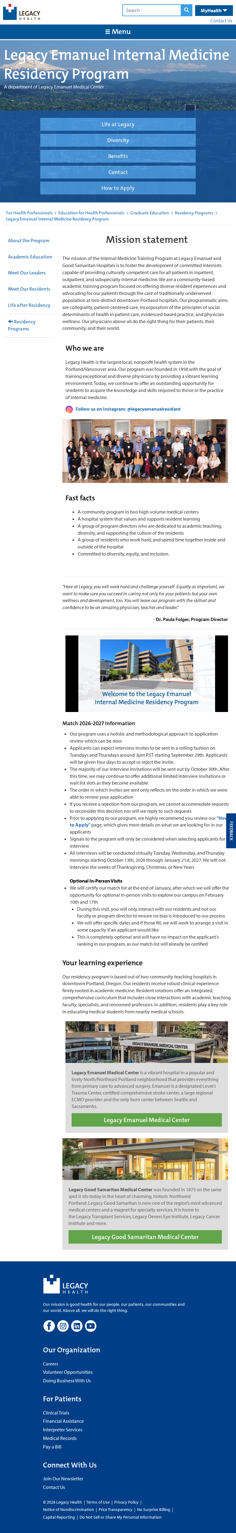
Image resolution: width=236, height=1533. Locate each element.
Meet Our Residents (29, 289)
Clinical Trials (56, 1413)
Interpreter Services (62, 1429)
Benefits (118, 156)
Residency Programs (194, 213)
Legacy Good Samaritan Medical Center (145, 1237)
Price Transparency (115, 1509)
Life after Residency (29, 305)
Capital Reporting (59, 1517)
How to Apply (118, 188)
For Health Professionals (29, 213)
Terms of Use (98, 1502)
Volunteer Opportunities (67, 1372)
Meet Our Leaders (27, 272)
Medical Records (60, 1438)
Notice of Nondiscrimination (68, 1509)
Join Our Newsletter (63, 1478)
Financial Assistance (63, 1421)
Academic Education (30, 257)
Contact (118, 172)
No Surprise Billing (153, 1509)
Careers (50, 1364)
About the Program (28, 240)
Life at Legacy (118, 124)
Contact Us (221, 20)
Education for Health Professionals (91, 213)
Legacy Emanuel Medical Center (147, 1120)
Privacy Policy (126, 1502)
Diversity (118, 140)
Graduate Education (149, 213)
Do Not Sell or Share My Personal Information (121, 1517)
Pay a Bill (52, 1447)
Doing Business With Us (67, 1380)
